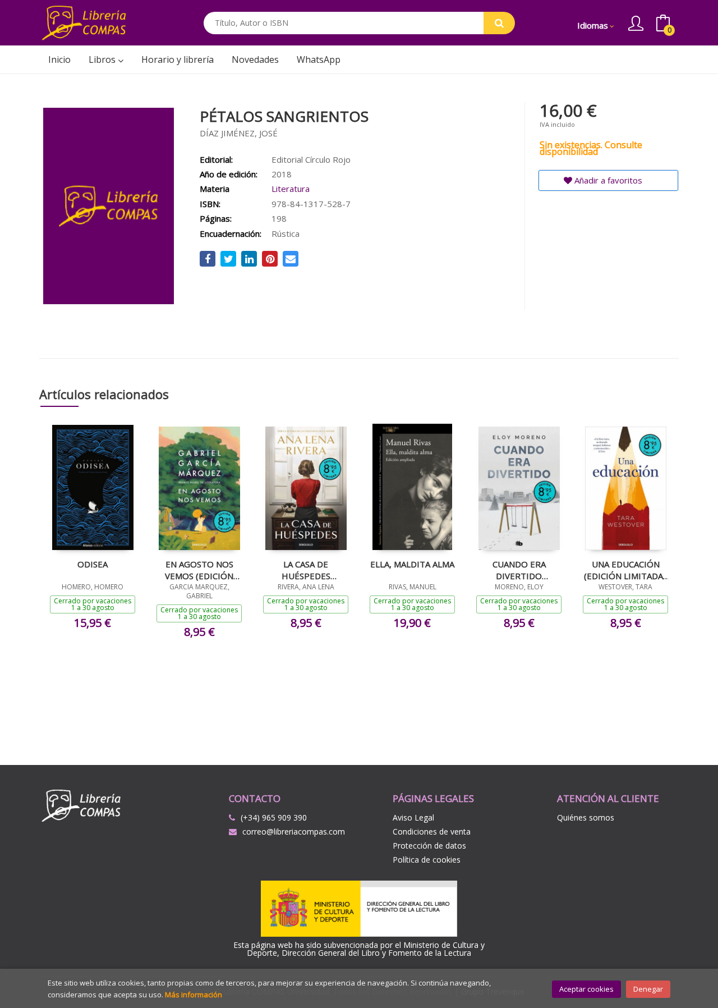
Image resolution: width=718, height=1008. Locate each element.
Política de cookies (427, 859)
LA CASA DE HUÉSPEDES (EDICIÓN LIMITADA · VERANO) (305, 569)
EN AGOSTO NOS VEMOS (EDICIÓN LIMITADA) (199, 569)
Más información (193, 994)
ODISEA (92, 564)
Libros (103, 59)
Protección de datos (429, 845)
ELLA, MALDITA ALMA (412, 564)
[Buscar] (499, 23)
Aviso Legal (413, 817)
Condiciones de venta (432, 831)
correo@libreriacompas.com (293, 831)
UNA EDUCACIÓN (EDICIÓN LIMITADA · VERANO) (625, 569)
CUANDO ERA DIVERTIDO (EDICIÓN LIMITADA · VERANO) (518, 569)
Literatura (290, 188)
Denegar (648, 989)
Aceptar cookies (586, 989)
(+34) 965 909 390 (274, 817)
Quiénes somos (585, 817)
